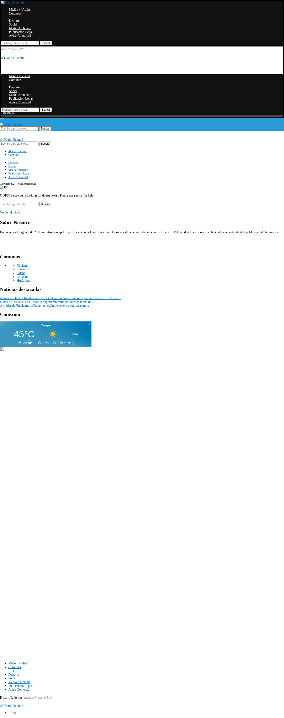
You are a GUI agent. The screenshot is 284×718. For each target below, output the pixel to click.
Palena (21, 273)
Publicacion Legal (21, 32)
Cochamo (23, 276)
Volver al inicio (10, 212)
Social (13, 24)
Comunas (15, 13)
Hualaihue (23, 280)
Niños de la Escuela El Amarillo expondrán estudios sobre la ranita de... (47, 302)
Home (12, 712)
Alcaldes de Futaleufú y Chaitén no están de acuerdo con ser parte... (44, 305)
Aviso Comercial (20, 35)
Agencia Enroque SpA (38, 697)
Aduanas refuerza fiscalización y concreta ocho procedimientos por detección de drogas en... (60, 298)
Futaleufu (23, 269)
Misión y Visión (19, 9)
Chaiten (22, 265)
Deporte (14, 20)
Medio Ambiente (20, 28)
